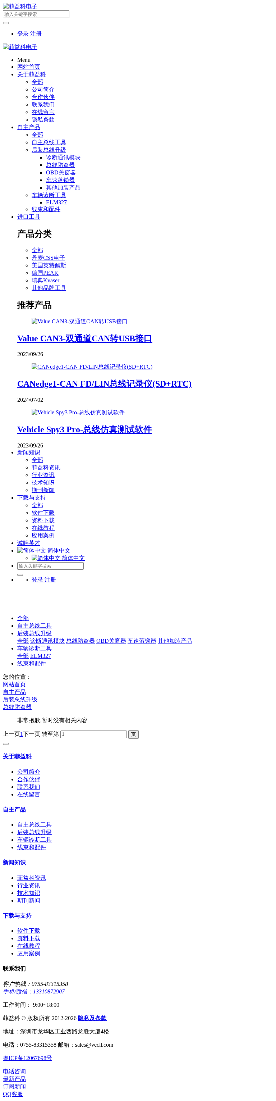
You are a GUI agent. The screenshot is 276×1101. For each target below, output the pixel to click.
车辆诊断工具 (49, 195)
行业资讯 (43, 475)
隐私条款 (43, 120)
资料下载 (43, 520)
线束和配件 (46, 209)
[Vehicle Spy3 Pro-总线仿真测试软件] (78, 412)
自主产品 (28, 127)
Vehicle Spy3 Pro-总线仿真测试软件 (84, 429)
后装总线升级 (49, 150)
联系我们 (43, 104)
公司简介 (43, 89)
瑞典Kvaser (45, 280)
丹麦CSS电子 (48, 258)
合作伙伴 (43, 97)
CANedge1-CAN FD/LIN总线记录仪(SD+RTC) (104, 383)
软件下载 (43, 513)
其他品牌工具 (49, 288)
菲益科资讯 (46, 467)
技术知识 (43, 482)
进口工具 (28, 217)
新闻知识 (28, 452)
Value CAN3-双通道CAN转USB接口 (84, 338)
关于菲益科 (31, 74)
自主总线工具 (49, 142)
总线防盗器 (60, 165)
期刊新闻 (43, 490)
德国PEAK (45, 273)
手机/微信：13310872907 (34, 991)
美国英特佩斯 (49, 265)
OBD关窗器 (61, 172)
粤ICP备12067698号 (27, 1058)
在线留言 (43, 112)
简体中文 (72, 558)
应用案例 (43, 535)
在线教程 (43, 528)
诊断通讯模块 (63, 157)
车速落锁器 (60, 180)
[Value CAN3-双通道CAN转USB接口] (80, 321)
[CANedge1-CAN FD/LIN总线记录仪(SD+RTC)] (92, 367)
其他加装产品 (63, 188)
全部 (37, 82)
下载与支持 (31, 498)
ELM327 (56, 202)
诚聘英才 (28, 543)
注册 (36, 34)
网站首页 (28, 67)
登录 (23, 34)
